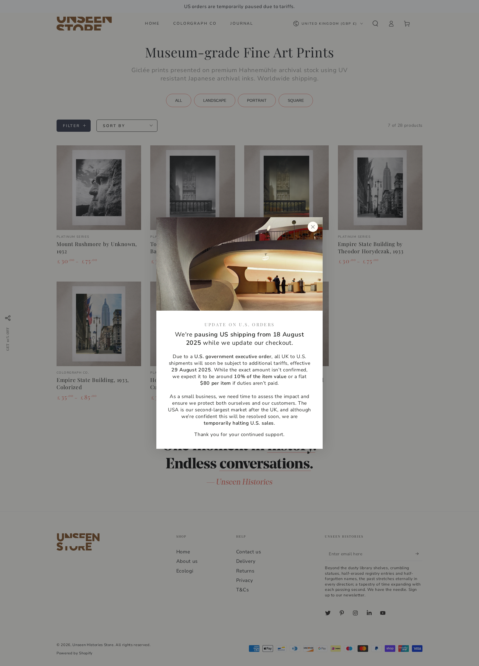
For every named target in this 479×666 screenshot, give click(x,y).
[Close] (313, 227)
